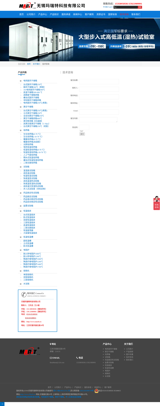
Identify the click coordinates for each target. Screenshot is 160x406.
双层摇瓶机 (28, 277)
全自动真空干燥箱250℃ (33, 116)
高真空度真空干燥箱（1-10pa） (36, 124)
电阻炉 (26, 250)
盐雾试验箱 (28, 206)
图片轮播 (129, 354)
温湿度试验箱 (29, 170)
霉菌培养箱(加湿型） (32, 142)
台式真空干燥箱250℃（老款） (36, 126)
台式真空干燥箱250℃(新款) (35, 110)
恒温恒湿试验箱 (30, 176)
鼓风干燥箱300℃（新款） (35, 87)
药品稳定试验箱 (30, 197)
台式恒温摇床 (29, 215)
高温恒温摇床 (29, 225)
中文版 (105, 7)
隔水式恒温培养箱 (31, 157)
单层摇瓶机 (28, 275)
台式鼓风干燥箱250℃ (32, 84)
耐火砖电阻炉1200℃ (32, 256)
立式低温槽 (28, 243)
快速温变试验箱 (30, 178)
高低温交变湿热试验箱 (33, 186)
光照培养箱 (28, 144)
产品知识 (54, 14)
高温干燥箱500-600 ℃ (32, 92)
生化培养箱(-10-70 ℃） (33, 137)
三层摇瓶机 (28, 280)
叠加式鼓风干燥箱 (31, 98)
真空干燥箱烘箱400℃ (32, 118)
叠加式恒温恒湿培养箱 (33, 160)
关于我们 (36, 64)
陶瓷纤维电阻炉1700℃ (33, 267)
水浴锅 (26, 284)
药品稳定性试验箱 (31, 193)
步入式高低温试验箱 (73, 397)
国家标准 (112, 14)
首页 (21, 14)
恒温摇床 (27, 211)
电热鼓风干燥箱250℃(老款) (35, 103)
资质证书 (101, 14)
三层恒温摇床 (29, 222)
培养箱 (26, 130)
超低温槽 (27, 241)
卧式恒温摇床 (29, 217)
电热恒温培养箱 (30, 147)
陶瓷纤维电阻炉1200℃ (33, 262)
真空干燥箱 (28, 107)
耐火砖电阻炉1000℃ (32, 254)
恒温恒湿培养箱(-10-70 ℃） (35, 152)
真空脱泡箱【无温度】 (33, 121)
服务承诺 (66, 14)
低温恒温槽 (28, 237)
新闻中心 (77, 14)
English (110, 7)
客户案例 (89, 14)
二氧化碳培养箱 (30, 163)
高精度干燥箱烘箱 (31, 95)
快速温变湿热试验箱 (32, 184)
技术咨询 (124, 14)
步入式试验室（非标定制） (35, 189)
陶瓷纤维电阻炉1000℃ (33, 259)
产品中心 (42, 14)
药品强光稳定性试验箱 (33, 199)
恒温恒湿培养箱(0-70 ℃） (34, 150)
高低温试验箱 (29, 173)
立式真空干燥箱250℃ (32, 113)
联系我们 (135, 14)
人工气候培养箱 (30, 155)
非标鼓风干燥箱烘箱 (32, 100)
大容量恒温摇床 (30, 233)
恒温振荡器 (28, 230)
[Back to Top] (2, 404)
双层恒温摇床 (29, 220)
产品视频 (129, 352)
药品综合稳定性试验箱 (33, 202)
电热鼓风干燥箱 (30, 81)
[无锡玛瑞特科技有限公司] (55, 5)
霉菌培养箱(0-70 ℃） (32, 139)
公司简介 (31, 14)
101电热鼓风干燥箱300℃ (34, 90)
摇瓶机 (26, 271)
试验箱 (26, 167)
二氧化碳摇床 (29, 228)
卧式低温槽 (28, 246)
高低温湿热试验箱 (31, 181)
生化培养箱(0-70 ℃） (32, 134)
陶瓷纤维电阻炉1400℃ (33, 264)
